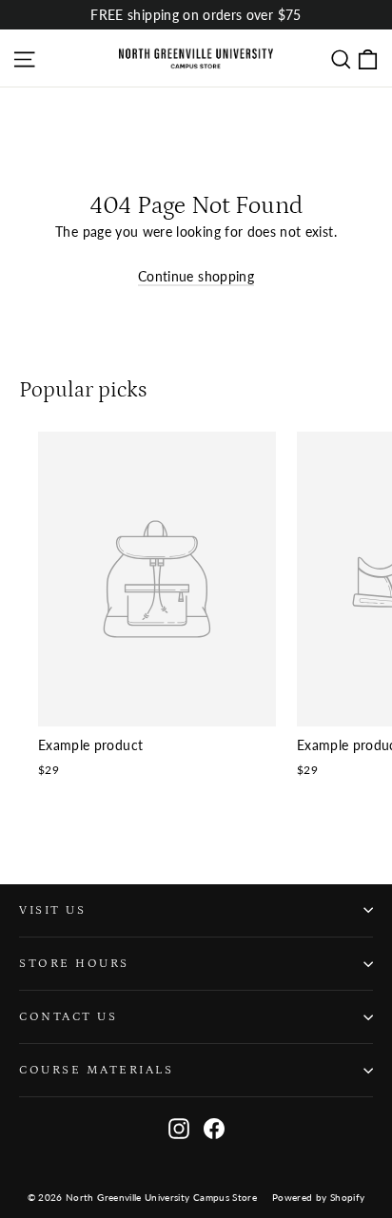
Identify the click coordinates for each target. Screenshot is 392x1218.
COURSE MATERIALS (96, 1069)
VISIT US (52, 910)
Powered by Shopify (318, 1197)
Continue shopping (196, 276)
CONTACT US (68, 1016)
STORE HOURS (74, 963)
